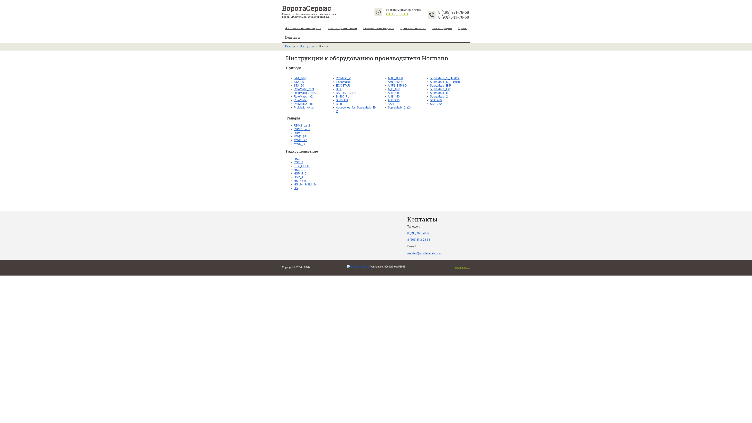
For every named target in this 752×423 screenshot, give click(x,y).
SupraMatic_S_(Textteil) (445, 78)
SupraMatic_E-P (440, 85)
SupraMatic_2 (439, 96)
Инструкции (307, 46)
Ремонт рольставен (342, 28)
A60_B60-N (395, 81)
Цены (462, 28)
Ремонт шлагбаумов (378, 28)
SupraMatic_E (439, 92)
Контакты (292, 37)
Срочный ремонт (413, 28)
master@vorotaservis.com (424, 253)
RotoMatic (300, 100)
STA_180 (300, 78)
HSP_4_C (300, 173)
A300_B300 (395, 78)
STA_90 (299, 81)
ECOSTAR (343, 85)
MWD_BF (300, 144)
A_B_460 (394, 89)
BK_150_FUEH (346, 92)
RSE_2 (298, 162)
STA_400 (436, 100)
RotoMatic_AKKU (305, 92)
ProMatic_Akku (304, 107)
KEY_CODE (302, 166)
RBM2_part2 (302, 125)
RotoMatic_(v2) (304, 96)
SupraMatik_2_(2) (399, 107)
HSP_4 (298, 177)
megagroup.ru (462, 267)
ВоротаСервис (306, 8)
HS (296, 188)
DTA (339, 89)
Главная (290, 46)
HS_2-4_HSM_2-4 (305, 184)
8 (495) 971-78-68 (453, 12)
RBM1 (298, 133)
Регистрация (442, 28)
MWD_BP (300, 136)
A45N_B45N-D (397, 85)
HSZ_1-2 (299, 169)
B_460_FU (343, 96)
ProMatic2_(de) (304, 103)
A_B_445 (394, 92)
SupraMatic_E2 (440, 89)
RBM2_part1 (302, 129)
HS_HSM (300, 180)
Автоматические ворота (303, 28)
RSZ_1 (298, 158)
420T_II (392, 103)
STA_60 (299, 85)
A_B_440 (394, 96)
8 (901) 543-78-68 (453, 17)
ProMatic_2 (343, 78)
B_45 (339, 103)
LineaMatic (343, 81)
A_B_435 (394, 100)
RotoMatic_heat (304, 89)
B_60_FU (342, 100)
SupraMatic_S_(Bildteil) (445, 81)
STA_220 (436, 103)
